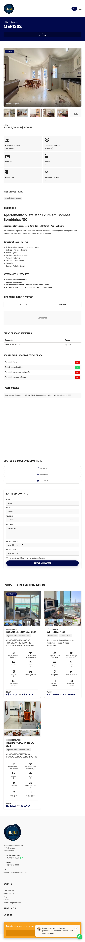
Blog (5, 897)
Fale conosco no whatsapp (79, 936)
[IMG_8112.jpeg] (62, 113)
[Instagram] (5, 915)
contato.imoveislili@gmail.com (15, 872)
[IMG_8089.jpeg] (9, 113)
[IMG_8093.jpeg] (49, 113)
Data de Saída (11, 549)
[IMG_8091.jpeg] (22, 113)
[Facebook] (8, 915)
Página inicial (9, 890)
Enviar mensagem (42, 563)
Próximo (62, 304)
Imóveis (14, 22)
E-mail (8, 508)
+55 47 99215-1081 (11, 858)
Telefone (9, 516)
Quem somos (9, 893)
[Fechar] (76, 928)
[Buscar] (74, 9)
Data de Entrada (12, 541)
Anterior (23, 304)
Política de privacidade (12, 903)
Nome (8, 499)
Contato (7, 900)
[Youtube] (11, 915)
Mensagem (10, 524)
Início (6, 22)
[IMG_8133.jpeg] (36, 113)
